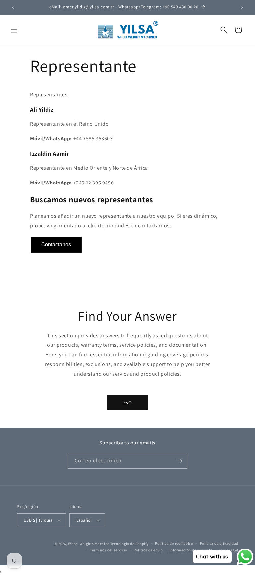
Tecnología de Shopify (129, 543)
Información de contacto (190, 550)
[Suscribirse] (179, 461)
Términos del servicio (108, 550)
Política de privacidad (219, 543)
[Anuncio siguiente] (242, 7)
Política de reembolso (174, 543)
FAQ (127, 402)
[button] (14, 30)
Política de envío (148, 550)
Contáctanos (56, 244)
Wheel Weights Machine (88, 543)
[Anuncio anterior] (13, 7)
